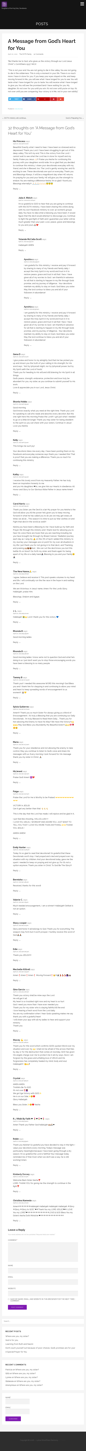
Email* (8, 1408)
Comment (13, 1240)
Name (10, 1266)
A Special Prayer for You (16, 1352)
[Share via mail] (60, 99)
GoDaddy (62, 1440)
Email (10, 1277)
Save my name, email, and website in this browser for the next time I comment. (42, 1300)
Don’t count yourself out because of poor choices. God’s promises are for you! (40, 1348)
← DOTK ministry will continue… (14, 118)
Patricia (8, 1370)
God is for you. (11, 1340)
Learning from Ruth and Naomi (19, 1344)
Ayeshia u (29, 259)
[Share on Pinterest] (53, 99)
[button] (83, 4)
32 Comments (38, 54)
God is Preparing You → (75, 118)
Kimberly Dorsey (21, 1174)
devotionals (19, 109)
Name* (8, 1398)
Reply (15, 189)
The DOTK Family (25, 54)
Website (12, 1289)
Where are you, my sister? (17, 1336)
